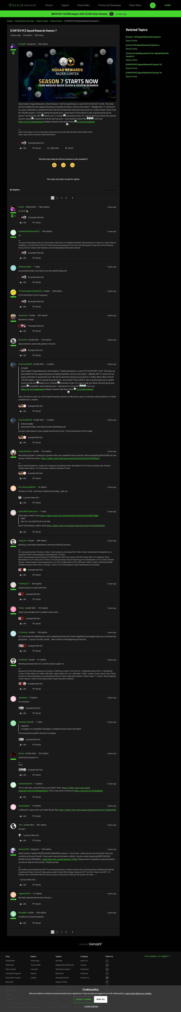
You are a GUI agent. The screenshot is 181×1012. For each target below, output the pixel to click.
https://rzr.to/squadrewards (31, 121)
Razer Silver (135, 5)
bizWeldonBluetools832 (29, 231)
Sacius (21, 753)
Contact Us (84, 977)
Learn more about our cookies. (138, 993)
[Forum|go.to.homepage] (22, 5)
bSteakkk (22, 912)
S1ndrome (23, 632)
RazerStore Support (63, 969)
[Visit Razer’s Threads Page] (107, 969)
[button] (167, 5)
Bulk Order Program (13, 977)
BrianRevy (22, 659)
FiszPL (21, 207)
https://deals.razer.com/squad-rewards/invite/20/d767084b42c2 (70, 458)
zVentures (84, 973)
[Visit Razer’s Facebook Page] (107, 961)
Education (9, 982)
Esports (33, 973)
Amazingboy (24, 805)
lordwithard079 (25, 783)
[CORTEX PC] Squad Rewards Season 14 (144, 73)
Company (84, 956)
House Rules (83, 5)
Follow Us (109, 956)
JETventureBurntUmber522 (30, 291)
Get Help (59, 960)
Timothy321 (23, 583)
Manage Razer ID (62, 977)
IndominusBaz (24, 266)
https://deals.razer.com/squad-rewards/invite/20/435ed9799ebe (69, 515)
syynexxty (22, 697)
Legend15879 (24, 893)
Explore (33, 956)
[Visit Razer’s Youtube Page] (107, 978)
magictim (22, 540)
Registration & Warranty (65, 965)
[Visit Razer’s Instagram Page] (107, 965)
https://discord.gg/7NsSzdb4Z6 (88, 790)
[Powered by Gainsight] (90, 945)
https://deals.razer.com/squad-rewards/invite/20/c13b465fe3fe (87, 809)
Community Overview (24, 21)
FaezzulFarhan (25, 451)
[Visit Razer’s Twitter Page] (107, 973)
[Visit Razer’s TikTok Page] (107, 982)
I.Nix (20, 824)
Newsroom (84, 969)
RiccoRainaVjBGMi (26, 487)
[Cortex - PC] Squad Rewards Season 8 (143, 37)
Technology (35, 960)
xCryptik (22, 44)
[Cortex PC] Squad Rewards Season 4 (142, 45)
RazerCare (59, 973)
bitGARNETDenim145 (27, 511)
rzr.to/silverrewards (86, 121)
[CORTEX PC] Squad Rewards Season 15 (143, 65)
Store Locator (11, 969)
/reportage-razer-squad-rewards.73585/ (59, 859)
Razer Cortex (42, 21)
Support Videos (61, 982)
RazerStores (10, 960)
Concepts (34, 969)
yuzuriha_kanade (26, 722)
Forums (49, 5)
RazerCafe (10, 965)
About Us (84, 960)
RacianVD (22, 339)
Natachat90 (23, 849)
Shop (8, 956)
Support (65, 5)
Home (9, 21)
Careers (83, 965)
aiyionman (23, 315)
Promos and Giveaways (109, 5)
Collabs (33, 977)
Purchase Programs (13, 973)
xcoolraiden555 (25, 364)
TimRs (21, 608)
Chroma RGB (35, 965)
